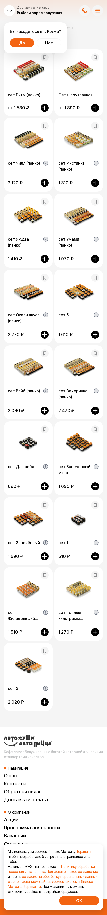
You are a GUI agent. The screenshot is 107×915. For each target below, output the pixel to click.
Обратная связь (23, 792)
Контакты (15, 784)
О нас (10, 776)
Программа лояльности (32, 828)
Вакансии (15, 836)
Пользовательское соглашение (72, 871)
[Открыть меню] (97, 10)
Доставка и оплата (26, 800)
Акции (11, 820)
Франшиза (16, 844)
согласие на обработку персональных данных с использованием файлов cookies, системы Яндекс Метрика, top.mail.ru (52, 881)
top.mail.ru (85, 851)
